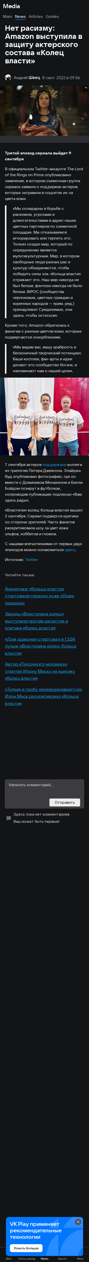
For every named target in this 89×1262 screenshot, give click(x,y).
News (20, 16)
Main (7, 16)
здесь (70, 549)
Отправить (65, 802)
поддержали (54, 464)
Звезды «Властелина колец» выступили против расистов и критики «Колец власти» (36, 621)
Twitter (31, 559)
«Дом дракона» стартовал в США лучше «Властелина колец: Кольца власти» (40, 646)
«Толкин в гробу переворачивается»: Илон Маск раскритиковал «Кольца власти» (43, 696)
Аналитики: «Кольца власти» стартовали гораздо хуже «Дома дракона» (39, 596)
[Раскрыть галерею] (44, 417)
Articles (36, 16)
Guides (52, 16)
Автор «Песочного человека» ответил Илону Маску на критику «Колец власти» (40, 671)
